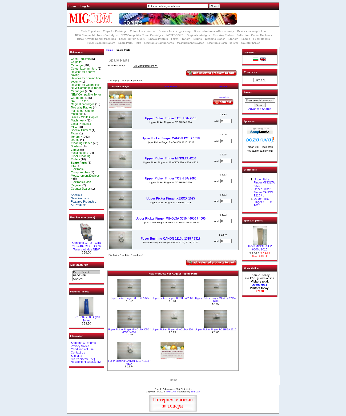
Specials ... (78, 195)
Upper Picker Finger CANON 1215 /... (263, 192)
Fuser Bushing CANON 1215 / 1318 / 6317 (170, 238)
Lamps (245, 38)
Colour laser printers (142, 31)
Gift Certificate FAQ (83, 359)
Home (72, 6)
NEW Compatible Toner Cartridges (96, 35)
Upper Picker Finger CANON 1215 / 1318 (171, 138)
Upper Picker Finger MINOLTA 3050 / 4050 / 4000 (170, 218)
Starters (233, 38)
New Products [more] (82, 217)
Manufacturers (79, 264)
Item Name (171, 86)
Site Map (76, 356)
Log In (85, 6)
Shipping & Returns (83, 343)
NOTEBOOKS (174, 35)
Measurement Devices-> (86, 177)
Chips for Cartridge (115, 31)
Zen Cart (195, 391)
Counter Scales (250, 43)
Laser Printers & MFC (132, 38)
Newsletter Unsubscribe (86, 362)
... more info (223, 97)
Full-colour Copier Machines (254, 35)
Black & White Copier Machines (96, 38)
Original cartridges (198, 35)
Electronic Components (159, 43)
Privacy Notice (80, 346)
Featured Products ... (84, 201)
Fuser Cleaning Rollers (101, 43)
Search (248, 92)
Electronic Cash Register (222, 43)
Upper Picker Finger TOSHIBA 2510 (170, 118)
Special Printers (158, 38)
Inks (138, 43)
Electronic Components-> (80, 170)
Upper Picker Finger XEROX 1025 (170, 198)
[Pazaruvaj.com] (260, 141)
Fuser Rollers (261, 38)
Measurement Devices (190, 43)
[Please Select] (86, 272)
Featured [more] (79, 291)
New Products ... (81, 198)
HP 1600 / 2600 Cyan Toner (86, 319)
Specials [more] (253, 220)
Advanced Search (259, 109)
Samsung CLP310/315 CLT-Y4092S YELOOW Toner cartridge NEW (86, 246)
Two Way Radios (223, 35)
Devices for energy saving (175, 31)
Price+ (223, 86)
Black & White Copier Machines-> (84, 119)
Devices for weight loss (251, 31)
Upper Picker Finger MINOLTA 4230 (170, 158)
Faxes (174, 38)
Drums (197, 38)
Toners (186, 38)
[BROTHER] (86, 275)
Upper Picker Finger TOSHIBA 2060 (170, 178)
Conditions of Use (82, 349)
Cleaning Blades (215, 38)
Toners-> (76, 136)
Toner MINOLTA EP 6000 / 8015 (260, 248)
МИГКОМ (171, 391)
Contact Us (78, 352)
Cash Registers (90, 31)
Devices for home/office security (214, 31)
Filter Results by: (116, 65)
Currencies (250, 72)
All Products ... (80, 205)
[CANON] (86, 279)
